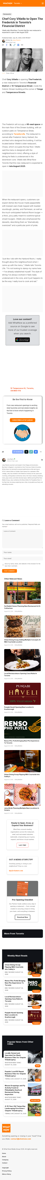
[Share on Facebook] (6, 45)
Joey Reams (17, 40)
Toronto (36, 975)
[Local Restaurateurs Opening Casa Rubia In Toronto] (22, 660)
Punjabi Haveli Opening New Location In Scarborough (14, 1015)
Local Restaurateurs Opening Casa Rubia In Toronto (13, 999)
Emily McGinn (18, 611)
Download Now (22, 917)
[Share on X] (10, 45)
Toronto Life (19, 134)
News (38, 1065)
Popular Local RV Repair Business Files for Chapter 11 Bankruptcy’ (15, 1073)
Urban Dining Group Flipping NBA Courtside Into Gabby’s (14, 967)
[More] (22, 45)
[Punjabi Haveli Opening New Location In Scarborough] (22, 694)
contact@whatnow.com (21, 1139)
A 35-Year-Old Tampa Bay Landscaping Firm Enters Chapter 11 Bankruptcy (15, 1108)
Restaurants (7, 14)
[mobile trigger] (43, 3)
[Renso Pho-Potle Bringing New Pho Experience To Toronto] (22, 727)
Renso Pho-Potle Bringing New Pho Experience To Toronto (15, 983)
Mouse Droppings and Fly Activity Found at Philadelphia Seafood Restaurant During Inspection (15, 1090)
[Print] (18, 45)
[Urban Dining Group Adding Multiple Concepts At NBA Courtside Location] (22, 626)
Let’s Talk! (22, 845)
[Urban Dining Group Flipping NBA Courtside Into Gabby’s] (22, 761)
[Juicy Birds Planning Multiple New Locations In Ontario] (22, 795)
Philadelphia (35, 1100)
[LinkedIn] (42, 460)
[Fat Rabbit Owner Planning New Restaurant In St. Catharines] (22, 593)
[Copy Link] (14, 45)
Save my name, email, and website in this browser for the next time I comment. (22, 565)
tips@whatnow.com (16, 871)
